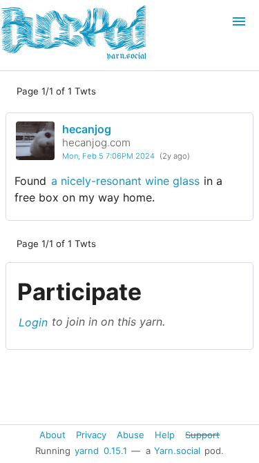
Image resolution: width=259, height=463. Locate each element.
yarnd (87, 450)
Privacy (91, 434)
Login (33, 321)
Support (202, 434)
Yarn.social (177, 450)
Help (165, 434)
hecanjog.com (96, 142)
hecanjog (86, 129)
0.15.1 (115, 450)
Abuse (130, 434)
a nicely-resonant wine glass (125, 181)
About (52, 434)
